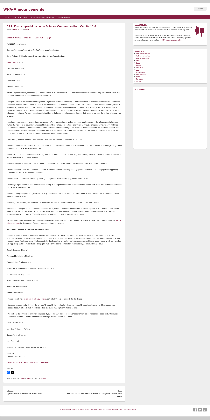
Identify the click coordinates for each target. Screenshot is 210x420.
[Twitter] (200, 409)
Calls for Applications (143, 54)
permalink (43, 378)
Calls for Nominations (143, 56)
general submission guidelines (34, 299)
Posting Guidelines (64, 17)
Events (138, 65)
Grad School (140, 67)
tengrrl (27, 29)
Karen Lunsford (12, 62)
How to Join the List (20, 17)
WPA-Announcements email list (172, 40)
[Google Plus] (205, 409)
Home (7, 17)
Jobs (137, 70)
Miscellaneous (140, 72)
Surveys (139, 81)
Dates (138, 63)
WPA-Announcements (23, 9)
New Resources (141, 74)
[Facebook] (195, 409)
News (138, 77)
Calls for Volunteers (142, 58)
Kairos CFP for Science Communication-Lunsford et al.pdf (29, 362)
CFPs (23, 378)
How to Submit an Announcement (42, 17)
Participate (139, 79)
